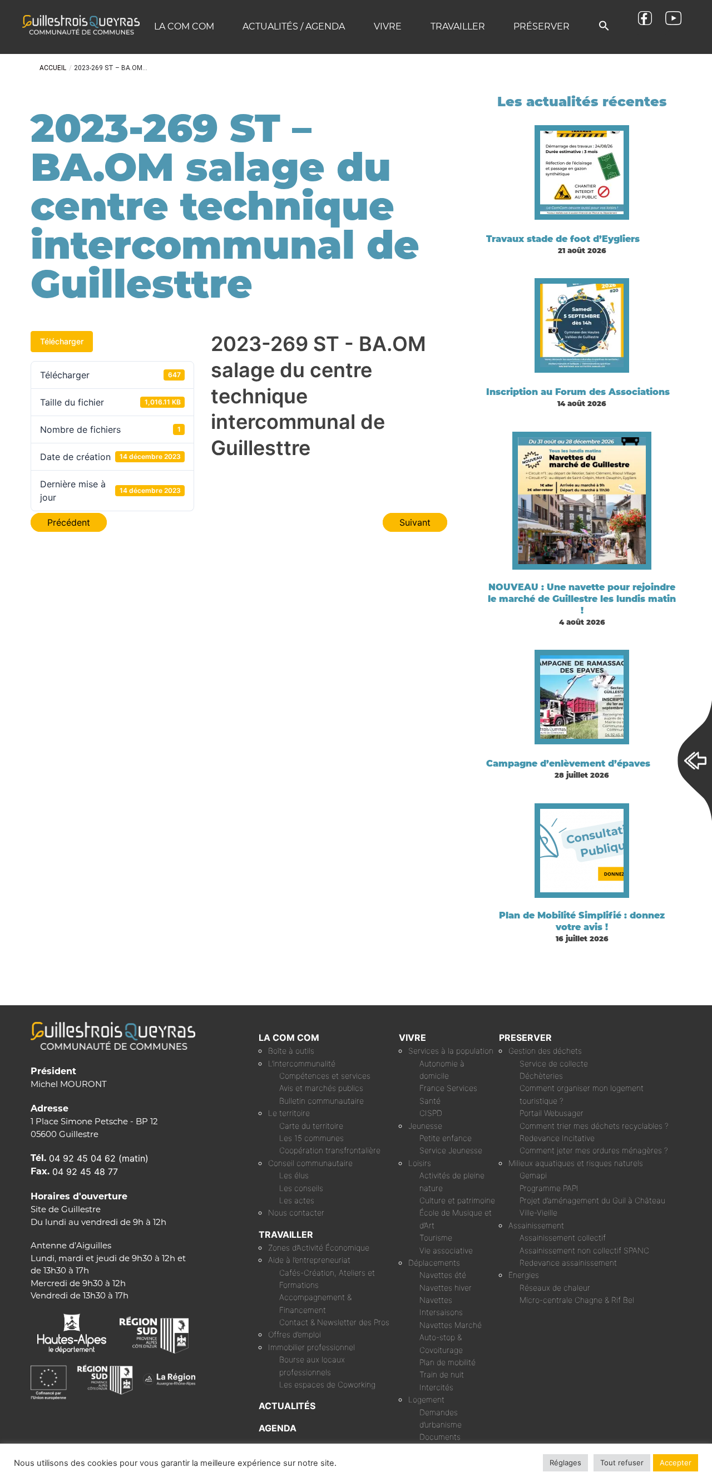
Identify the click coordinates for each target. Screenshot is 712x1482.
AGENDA (277, 1428)
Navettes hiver (445, 1287)
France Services (448, 1088)
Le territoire (289, 1113)
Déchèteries (541, 1075)
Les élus (294, 1175)
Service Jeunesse (450, 1150)
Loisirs (419, 1163)
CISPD (430, 1113)
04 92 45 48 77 (85, 1171)
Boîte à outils (291, 1050)
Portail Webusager (552, 1113)
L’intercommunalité (301, 1063)
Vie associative (446, 1250)
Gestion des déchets (545, 1050)
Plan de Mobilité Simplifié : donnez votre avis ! (582, 921)
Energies (523, 1275)
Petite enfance (445, 1138)
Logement (426, 1399)
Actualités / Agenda (294, 26)
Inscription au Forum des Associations (578, 392)
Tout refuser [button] (622, 1462)
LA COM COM (289, 1037)
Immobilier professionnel (311, 1347)
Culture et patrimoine (457, 1200)
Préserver (541, 26)
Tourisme (435, 1237)
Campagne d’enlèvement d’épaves (568, 763)
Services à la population (450, 1050)
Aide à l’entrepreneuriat (309, 1259)
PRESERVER (525, 1037)
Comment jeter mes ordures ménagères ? (594, 1150)
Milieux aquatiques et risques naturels (575, 1163)
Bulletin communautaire (321, 1100)
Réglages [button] (565, 1462)
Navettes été (442, 1275)
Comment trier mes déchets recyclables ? (594, 1125)
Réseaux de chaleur (555, 1287)
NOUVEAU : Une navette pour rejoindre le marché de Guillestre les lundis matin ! (582, 599)
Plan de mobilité (447, 1362)
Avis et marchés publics (321, 1088)
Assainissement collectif (563, 1237)
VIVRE (412, 1037)
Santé (430, 1100)
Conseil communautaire (310, 1163)
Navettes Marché (450, 1325)
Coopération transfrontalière (329, 1150)
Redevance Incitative (557, 1138)
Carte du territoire (311, 1125)
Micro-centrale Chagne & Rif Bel (577, 1300)
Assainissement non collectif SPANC (584, 1250)
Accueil (52, 68)
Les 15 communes (311, 1138)
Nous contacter (296, 1212)
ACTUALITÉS (287, 1405)
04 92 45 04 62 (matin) (99, 1158)
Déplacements (434, 1262)
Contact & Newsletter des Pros (334, 1322)
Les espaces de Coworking (327, 1384)
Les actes (296, 1200)
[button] (604, 26)
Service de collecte (554, 1063)
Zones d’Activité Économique (318, 1247)
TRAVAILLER (286, 1234)
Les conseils (301, 1188)
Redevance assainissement (568, 1262)
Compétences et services (324, 1075)
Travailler (458, 26)
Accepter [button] (675, 1462)
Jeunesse (425, 1125)
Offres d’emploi (294, 1334)
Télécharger (61, 341)
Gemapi (533, 1175)
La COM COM (184, 26)
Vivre (388, 26)
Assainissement (536, 1225)
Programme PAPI (549, 1188)
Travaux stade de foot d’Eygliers (563, 239)
